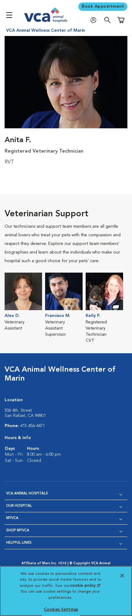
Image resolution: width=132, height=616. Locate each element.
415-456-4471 (32, 426)
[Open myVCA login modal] (95, 20)
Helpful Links (19, 543)
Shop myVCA (17, 530)
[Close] (122, 575)
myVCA (12, 518)
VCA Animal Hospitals (27, 493)
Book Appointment (103, 6)
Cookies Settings (61, 610)
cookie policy (85, 586)
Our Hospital (19, 506)
